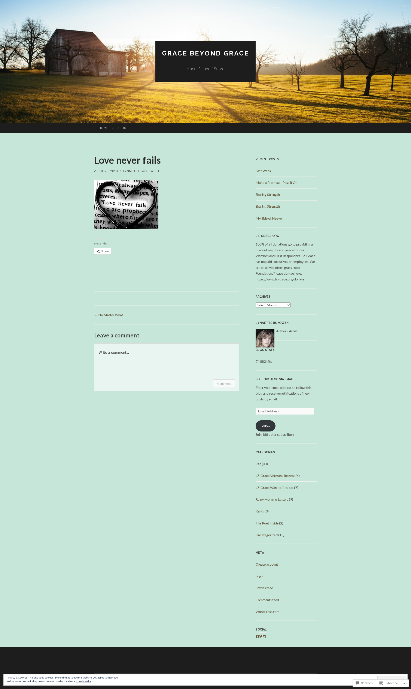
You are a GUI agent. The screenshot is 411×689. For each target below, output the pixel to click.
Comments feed (267, 600)
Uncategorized (267, 535)
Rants (260, 511)
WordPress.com (267, 612)
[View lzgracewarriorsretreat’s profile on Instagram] (264, 636)
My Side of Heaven (269, 218)
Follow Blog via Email (275, 379)
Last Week (263, 171)
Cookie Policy (83, 681)
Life (258, 464)
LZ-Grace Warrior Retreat (274, 487)
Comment (224, 383)
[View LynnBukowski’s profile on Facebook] (257, 636)
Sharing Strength (268, 194)
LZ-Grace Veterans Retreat (275, 475)
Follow (265, 426)
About (123, 128)
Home (103, 128)
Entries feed (264, 588)
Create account (267, 564)
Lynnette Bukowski (141, 171)
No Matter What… (110, 315)
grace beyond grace (205, 53)
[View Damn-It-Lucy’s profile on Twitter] (260, 636)
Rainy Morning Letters (272, 499)
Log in (260, 576)
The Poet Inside (267, 523)
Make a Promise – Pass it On (276, 182)
